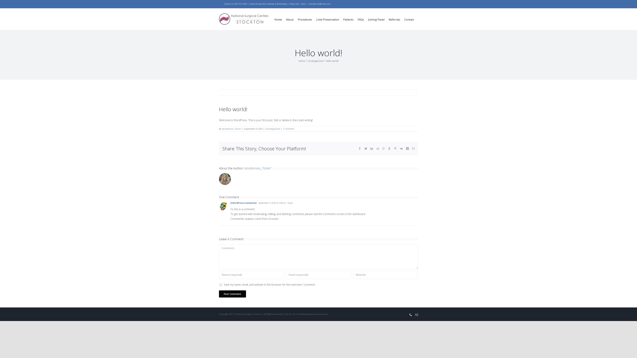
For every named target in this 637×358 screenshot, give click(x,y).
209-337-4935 (240, 3)
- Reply (289, 203)
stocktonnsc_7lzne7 (231, 128)
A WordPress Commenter (243, 203)
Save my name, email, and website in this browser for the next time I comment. (269, 284)
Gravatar (273, 219)
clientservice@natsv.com (319, 3)
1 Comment (288, 128)
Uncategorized (272, 128)
